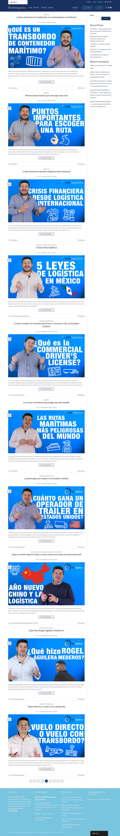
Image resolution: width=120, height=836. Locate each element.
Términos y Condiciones (57, 832)
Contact (50, 7)
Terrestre (59, 552)
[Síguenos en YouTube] (110, 7)
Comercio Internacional (43, 245)
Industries (100, 2)
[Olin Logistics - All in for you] (17, 7)
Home (30, 7)
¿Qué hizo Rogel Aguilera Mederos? (46, 630)
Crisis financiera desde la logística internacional (46, 171)
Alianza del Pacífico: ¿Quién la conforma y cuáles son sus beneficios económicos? (99, 39)
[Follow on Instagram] (108, 7)
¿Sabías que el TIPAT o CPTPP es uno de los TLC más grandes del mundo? (100, 74)
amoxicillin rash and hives (97, 81)
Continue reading (46, 82)
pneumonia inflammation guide (99, 90)
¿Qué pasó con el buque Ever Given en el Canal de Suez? (73, 820)
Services (36, 7)
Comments (81, 88)
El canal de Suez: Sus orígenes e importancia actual (70, 826)
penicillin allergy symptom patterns (100, 101)
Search (92, 15)
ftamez (54, 22)
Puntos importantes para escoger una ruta (46, 95)
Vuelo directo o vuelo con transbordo (46, 706)
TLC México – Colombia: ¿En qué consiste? (71, 814)
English (15, 2)
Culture (43, 7)
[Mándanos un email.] (16, 810)
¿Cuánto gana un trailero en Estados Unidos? (46, 478)
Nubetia (47, 832)
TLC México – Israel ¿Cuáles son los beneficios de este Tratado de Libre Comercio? (100, 31)
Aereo (32, 552)
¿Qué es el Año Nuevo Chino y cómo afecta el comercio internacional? (46, 554)
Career (94, 2)
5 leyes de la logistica (46, 247)
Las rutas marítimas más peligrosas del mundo (46, 402)
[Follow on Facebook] (106, 7)
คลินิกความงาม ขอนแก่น (97, 65)
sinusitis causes (94, 72)
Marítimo (46, 14)
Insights (88, 2)
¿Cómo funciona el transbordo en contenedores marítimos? (46, 17)
